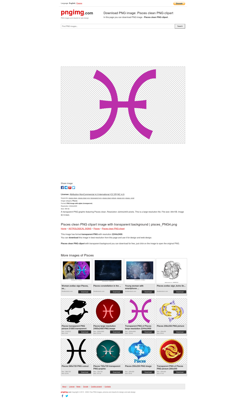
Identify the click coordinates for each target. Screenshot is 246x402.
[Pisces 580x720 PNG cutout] (76, 351)
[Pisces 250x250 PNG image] (140, 351)
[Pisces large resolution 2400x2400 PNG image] (108, 311)
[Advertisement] (123, 49)
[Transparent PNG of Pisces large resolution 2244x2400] (139, 311)
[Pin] (69, 187)
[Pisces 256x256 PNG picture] (171, 311)
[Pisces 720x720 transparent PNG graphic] (108, 351)
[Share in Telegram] (66, 187)
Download (84, 292)
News (78, 386)
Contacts (108, 386)
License (72, 386)
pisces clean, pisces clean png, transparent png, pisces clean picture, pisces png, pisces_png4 (101, 198)
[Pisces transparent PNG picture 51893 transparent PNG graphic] (76, 311)
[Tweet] (73, 187)
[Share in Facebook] (62, 187)
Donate (85, 386)
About (64, 386)
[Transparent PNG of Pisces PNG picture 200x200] (171, 351)
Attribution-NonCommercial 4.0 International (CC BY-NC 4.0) (97, 194)
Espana (79, 3)
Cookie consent (96, 386)
